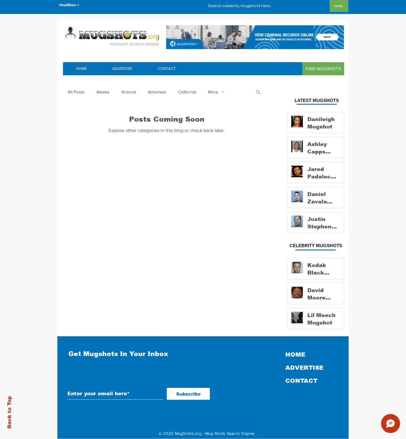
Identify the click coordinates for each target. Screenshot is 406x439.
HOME (295, 354)
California (187, 91)
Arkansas (157, 91)
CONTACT (301, 380)
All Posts (76, 91)
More (213, 91)
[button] (258, 92)
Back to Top (9, 412)
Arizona (128, 91)
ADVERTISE (304, 367)
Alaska (102, 91)
